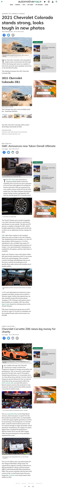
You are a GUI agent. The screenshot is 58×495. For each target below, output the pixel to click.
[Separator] (12, 35)
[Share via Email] (12, 152)
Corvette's (12, 475)
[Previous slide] (4, 96)
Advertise (24, 483)
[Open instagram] (48, 1)
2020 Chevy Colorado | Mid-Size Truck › (11, 134)
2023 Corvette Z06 (7, 383)
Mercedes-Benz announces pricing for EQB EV (47, 68)
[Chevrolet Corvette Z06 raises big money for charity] (17, 353)
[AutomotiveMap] (29, 1)
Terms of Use (31, 483)
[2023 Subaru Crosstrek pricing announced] (37, 58)
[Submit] (56, 2)
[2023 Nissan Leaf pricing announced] (37, 48)
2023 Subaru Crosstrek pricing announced (48, 57)
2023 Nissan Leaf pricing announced (48, 48)
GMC (3, 235)
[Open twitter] (45, 1)
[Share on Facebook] (4, 35)
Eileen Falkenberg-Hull (7, 31)
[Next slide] (29, 96)
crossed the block (12, 414)
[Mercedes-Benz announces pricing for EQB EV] (37, 67)
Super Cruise (6, 304)
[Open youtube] (52, 1)
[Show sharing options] (31, 105)
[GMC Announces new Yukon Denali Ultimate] (17, 168)
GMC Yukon (12, 179)
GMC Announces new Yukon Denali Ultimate (29, 146)
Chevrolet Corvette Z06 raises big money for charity (29, 330)
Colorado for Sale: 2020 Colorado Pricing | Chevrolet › (14, 132)
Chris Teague (5, 149)
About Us (18, 483)
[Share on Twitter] (8, 35)
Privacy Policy (39, 483)
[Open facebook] (41, 1)
